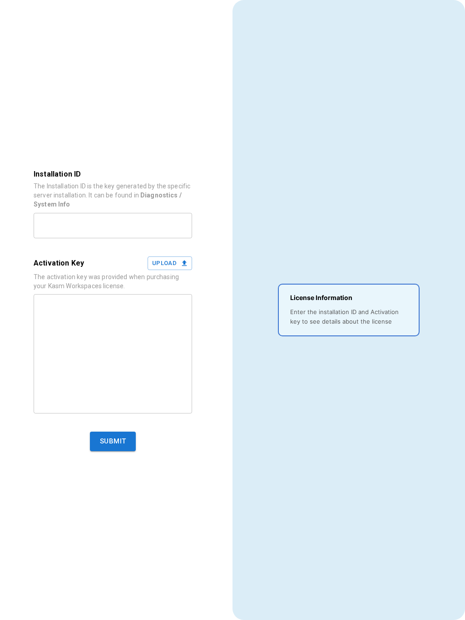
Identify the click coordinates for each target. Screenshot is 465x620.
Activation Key (59, 263)
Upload (164, 263)
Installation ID (57, 174)
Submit (113, 441)
